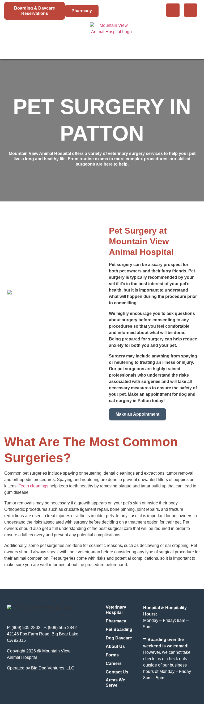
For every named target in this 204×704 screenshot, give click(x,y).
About (140, 38)
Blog (161, 38)
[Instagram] (190, 10)
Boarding (44, 38)
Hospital (17, 38)
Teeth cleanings (33, 486)
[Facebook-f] (173, 10)
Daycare (71, 38)
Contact (184, 38)
